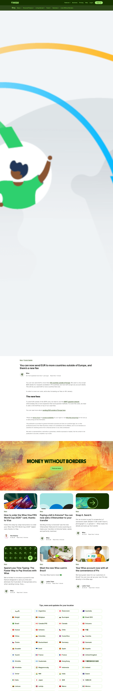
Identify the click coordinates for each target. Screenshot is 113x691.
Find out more (56, 468)
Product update (28, 360)
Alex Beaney (14, 535)
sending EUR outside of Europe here (54, 410)
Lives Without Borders (67, 8)
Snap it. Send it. (84, 515)
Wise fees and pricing (72, 417)
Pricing (81, 2)
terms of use (36, 417)
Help (86, 2)
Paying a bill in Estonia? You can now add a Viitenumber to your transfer (56, 518)
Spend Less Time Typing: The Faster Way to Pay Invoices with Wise (20, 570)
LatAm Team (50, 581)
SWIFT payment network (71, 401)
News (21, 360)
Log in (91, 2)
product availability (48, 417)
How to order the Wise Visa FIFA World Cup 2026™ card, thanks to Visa (20, 518)
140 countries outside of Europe (60, 383)
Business (75, 2)
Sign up (99, 2)
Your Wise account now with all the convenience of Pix (92, 569)
